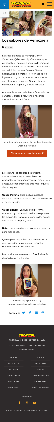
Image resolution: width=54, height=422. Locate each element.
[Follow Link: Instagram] (27, 403)
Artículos (8, 47)
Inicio (13, 358)
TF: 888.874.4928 (27, 349)
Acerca (40, 358)
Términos (40, 375)
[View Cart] (43, 4)
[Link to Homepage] (22, 3)
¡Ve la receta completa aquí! (27, 153)
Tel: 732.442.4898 (16, 345)
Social (40, 387)
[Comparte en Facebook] (30, 313)
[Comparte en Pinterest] (43, 313)
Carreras (13, 387)
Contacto (13, 381)
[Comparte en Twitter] (23, 313)
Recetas (13, 369)
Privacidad (40, 381)
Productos (13, 364)
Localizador (13, 375)
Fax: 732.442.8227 (38, 345)
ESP (4, 4)
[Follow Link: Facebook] (19, 403)
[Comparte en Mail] (36, 313)
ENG (4, 13)
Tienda (40, 369)
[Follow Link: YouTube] (34, 403)
